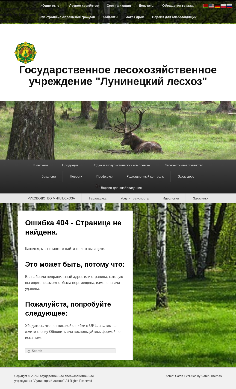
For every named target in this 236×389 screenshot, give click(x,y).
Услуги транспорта (135, 198)
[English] (212, 6)
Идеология (171, 198)
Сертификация (119, 5)
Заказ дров (135, 17)
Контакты (110, 17)
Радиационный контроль (145, 176)
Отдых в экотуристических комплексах (121, 165)
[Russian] (230, 6)
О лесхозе (40, 165)
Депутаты (146, 5)
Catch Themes (211, 376)
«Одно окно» (51, 5)
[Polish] (224, 6)
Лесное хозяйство (84, 5)
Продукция (70, 165)
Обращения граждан (178, 5)
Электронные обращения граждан (67, 17)
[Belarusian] (206, 6)
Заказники (200, 198)
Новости (76, 176)
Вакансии (48, 176)
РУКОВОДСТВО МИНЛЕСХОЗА (51, 198)
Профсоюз (104, 176)
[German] (218, 6)
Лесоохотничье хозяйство (184, 165)
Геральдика (97, 198)
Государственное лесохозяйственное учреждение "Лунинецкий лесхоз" (118, 75)
